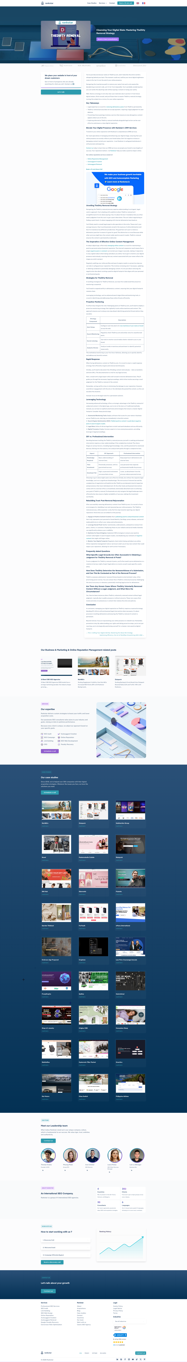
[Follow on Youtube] (132, 1359)
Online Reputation (47, 1315)
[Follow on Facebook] (125, 1359)
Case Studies (92, 3)
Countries (80, 1318)
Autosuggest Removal (95, 164)
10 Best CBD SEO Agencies (50, 679)
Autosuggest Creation (95, 161)
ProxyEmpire (46, 994)
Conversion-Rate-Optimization (51, 1324)
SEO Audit (44, 1308)
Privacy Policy (118, 1311)
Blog (78, 1311)
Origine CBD (83, 1028)
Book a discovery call (52, 1262)
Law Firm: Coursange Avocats (126, 960)
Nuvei (44, 857)
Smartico (119, 1062)
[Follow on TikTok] (136, 1359)
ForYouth (82, 925)
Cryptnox (82, 960)
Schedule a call (50, 751)
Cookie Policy (118, 1306)
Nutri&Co (81, 679)
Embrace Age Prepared (50, 960)
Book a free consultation (107, 39)
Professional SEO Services (50, 1306)
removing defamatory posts (115, 107)
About (79, 1306)
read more (45, 826)
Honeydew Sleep (122, 1028)
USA (80, 1353)
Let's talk (60, 92)
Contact (112, 3)
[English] (138, 4)
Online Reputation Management (98, 159)
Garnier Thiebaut (48, 925)
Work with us (81, 1322)
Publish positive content (118, 421)
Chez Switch (83, 1096)
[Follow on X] (140, 1359)
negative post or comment (98, 251)
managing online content (115, 245)
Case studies (81, 1313)
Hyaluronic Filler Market (87, 1062)
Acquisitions (81, 1308)
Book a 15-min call (125, 3)
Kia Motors (45, 1096)
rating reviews (119, 1339)
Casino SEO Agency (84, 1324)
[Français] (144, 4)
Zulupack (118, 679)
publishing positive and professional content (130, 516)
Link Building (45, 1311)
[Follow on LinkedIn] (117, 1359)
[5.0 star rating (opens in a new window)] (118, 1342)
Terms (115, 1313)
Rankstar (113, 150)
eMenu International (123, 925)
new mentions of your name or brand (131, 326)
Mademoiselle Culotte (86, 857)
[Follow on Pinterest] (144, 1359)
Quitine (81, 994)
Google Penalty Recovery (50, 1322)
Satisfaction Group (122, 823)
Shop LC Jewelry (48, 1028)
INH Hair (45, 891)
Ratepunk (119, 857)
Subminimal (120, 994)
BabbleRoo (46, 1062)
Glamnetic (82, 891)
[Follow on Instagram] (129, 1359)
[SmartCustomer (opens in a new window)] (119, 1345)
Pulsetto (119, 891)
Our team (80, 1320)
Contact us (89, 148)
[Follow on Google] (121, 1359)
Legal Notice (117, 1308)
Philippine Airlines (122, 1096)
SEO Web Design (46, 1313)
